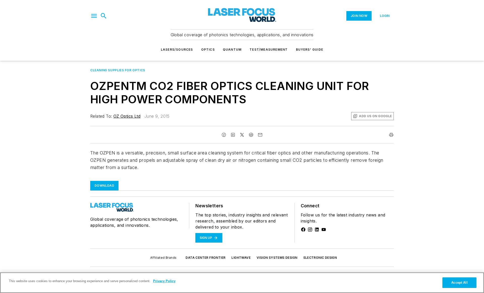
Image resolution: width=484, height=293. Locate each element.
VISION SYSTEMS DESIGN (277, 257)
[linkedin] (232, 134)
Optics (208, 49)
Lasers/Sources (177, 49)
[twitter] (242, 134)
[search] (103, 16)
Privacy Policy (164, 281)
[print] (391, 134)
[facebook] (223, 134)
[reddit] (251, 134)
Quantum (232, 49)
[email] (260, 134)
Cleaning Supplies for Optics (117, 70)
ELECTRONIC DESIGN (320, 257)
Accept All (459, 282)
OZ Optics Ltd (126, 116)
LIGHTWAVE (241, 257)
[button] (94, 16)
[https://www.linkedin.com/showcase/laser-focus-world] (316, 229)
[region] (242, 282)
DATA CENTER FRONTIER (205, 257)
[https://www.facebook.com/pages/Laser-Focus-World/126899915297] (303, 229)
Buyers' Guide (309, 49)
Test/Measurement (269, 49)
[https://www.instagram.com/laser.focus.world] (310, 229)
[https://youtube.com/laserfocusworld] (323, 229)
